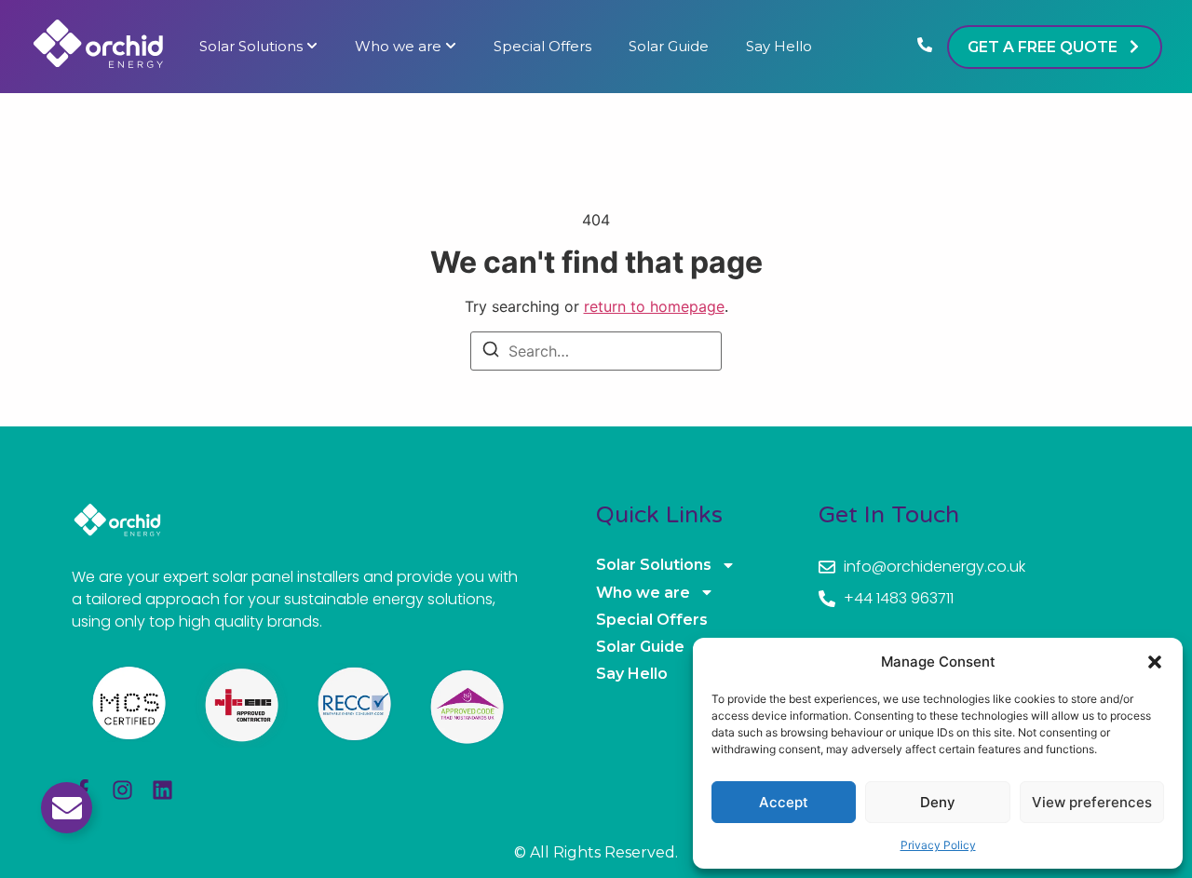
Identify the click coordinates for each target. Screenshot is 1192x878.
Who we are (398, 46)
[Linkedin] (162, 790)
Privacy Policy (938, 845)
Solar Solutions (251, 46)
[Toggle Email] (66, 807)
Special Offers (542, 46)
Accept (783, 802)
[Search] (491, 351)
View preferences (1092, 802)
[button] (1154, 662)
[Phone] (924, 46)
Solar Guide (669, 46)
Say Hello (779, 46)
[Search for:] (596, 351)
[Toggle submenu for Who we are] (448, 46)
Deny (937, 802)
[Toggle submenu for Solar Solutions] (310, 46)
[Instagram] (122, 790)
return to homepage (654, 306)
